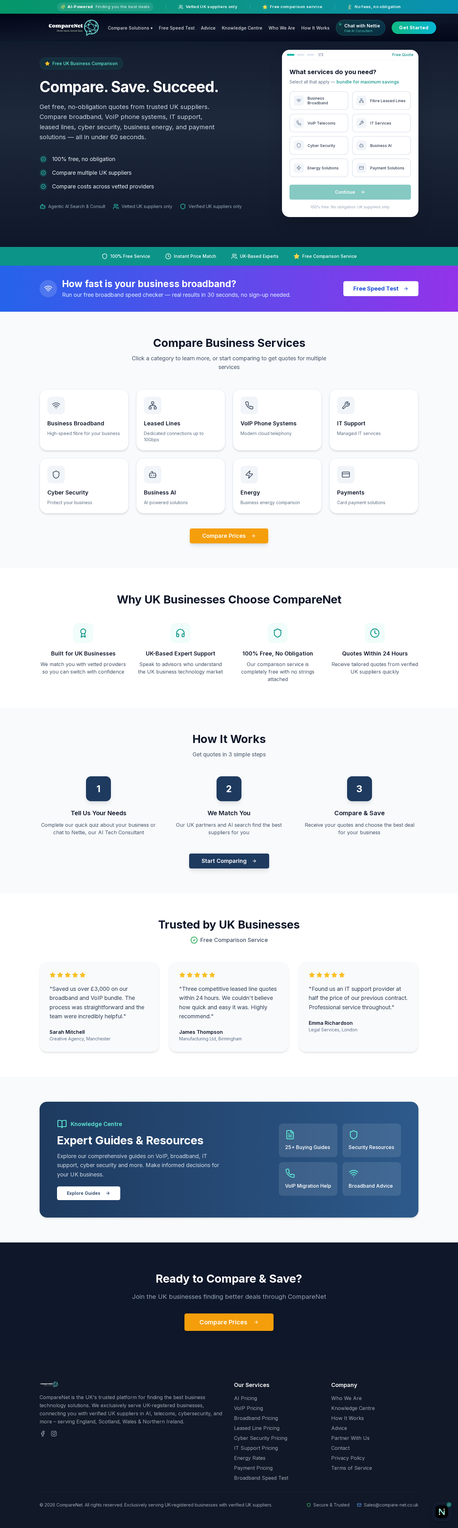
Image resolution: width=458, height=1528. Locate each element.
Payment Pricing (253, 1468)
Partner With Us (350, 1438)
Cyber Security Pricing (260, 1438)
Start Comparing (224, 861)
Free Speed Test (177, 28)
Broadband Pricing (256, 1418)
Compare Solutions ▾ (130, 28)
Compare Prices (224, 535)
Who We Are (282, 28)
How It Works (315, 28)
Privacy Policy (348, 1458)
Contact (340, 1448)
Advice (208, 28)
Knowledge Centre (242, 28)
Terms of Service (351, 1468)
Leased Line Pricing (256, 1428)
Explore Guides (83, 1193)
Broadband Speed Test (261, 1478)
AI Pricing (245, 1398)
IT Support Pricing (256, 1448)
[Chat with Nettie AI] (442, 1512)
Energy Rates (249, 1458)
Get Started (413, 28)
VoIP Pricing (248, 1408)
